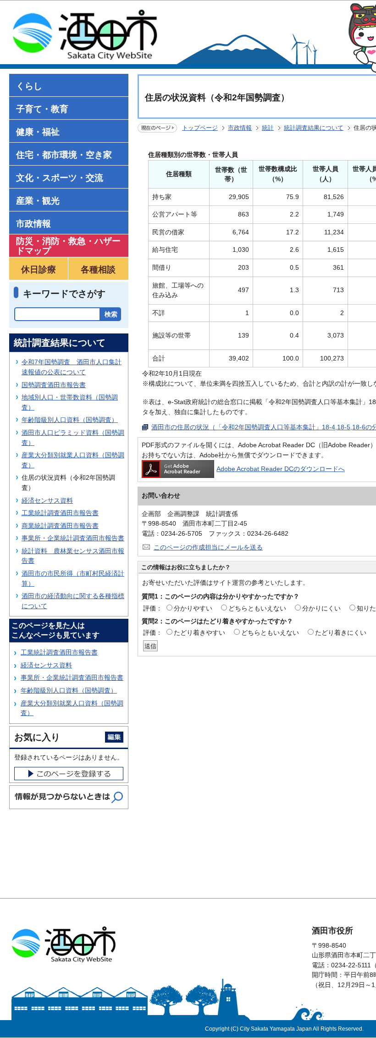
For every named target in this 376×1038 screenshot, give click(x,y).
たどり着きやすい (199, 632)
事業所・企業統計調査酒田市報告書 (73, 538)
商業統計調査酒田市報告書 (60, 525)
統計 (268, 127)
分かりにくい (321, 608)
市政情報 (240, 127)
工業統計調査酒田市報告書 (60, 512)
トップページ (200, 127)
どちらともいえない (257, 608)
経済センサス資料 (47, 500)
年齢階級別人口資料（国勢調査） (70, 419)
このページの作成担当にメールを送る (208, 547)
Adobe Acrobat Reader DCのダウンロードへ (280, 468)
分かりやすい (193, 608)
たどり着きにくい (340, 632)
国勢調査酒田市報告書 (54, 385)
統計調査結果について (313, 127)
